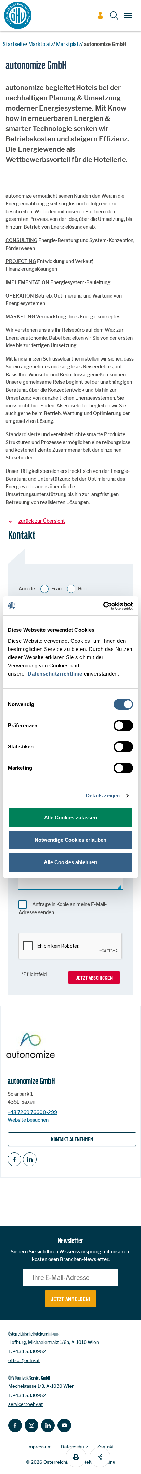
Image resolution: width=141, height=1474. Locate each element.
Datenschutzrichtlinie (55, 674)
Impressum (39, 1446)
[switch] (123, 725)
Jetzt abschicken (94, 977)
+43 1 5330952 (29, 1351)
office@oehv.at (24, 1360)
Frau (56, 588)
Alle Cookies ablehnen (70, 862)
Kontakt (105, 1446)
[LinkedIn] (30, 1159)
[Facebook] (14, 1159)
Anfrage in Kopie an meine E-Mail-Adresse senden (62, 908)
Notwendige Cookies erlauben (70, 840)
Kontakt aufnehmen (72, 1139)
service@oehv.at (25, 1404)
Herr (83, 588)
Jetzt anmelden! (70, 1298)
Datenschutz (74, 1446)
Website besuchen (28, 1120)
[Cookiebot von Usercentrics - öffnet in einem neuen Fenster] (103, 606)
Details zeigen (103, 795)
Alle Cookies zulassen (70, 817)
